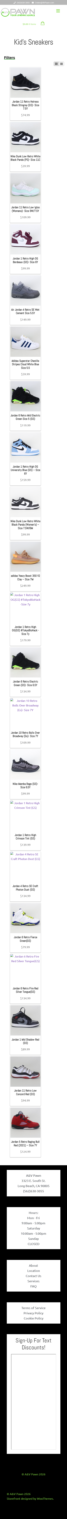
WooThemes (45, 1498)
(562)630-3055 (23, 3)
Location (33, 1270)
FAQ (33, 1286)
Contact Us (33, 1276)
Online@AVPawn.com (44, 3)
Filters (9, 58)
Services (33, 1281)
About (33, 1265)
